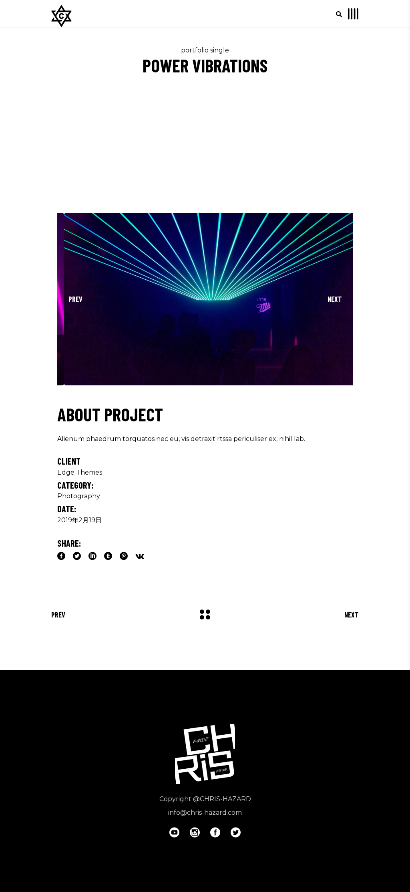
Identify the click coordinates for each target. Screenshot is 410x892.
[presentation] (75, 299)
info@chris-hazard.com (205, 812)
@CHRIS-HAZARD (222, 799)
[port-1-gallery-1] (205, 299)
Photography (78, 496)
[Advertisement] (205, 153)
